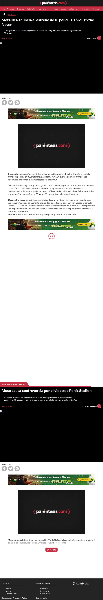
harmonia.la (44, 591)
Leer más (51, 550)
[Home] (4, 14)
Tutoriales (31, 9)
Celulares (43, 9)
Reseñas (20, 9)
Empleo (8, 589)
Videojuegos (74, 9)
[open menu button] (4, 3)
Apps (63, 9)
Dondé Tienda (45, 594)
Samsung (86, 9)
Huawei (96, 9)
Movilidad (54, 9)
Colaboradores (11, 594)
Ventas (8, 591)
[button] (3, 8)
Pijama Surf (44, 589)
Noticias (10, 9)
